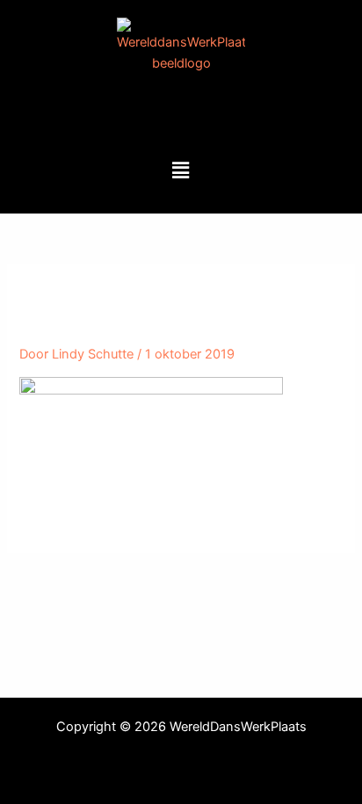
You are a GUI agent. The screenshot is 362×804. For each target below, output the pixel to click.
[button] (181, 170)
